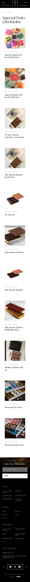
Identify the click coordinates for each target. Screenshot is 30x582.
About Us (17, 511)
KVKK (4, 533)
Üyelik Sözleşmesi (20, 529)
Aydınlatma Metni (7, 538)
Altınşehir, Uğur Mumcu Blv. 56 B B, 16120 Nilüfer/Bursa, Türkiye (14, 556)
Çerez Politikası (19, 538)
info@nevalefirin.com (8, 552)
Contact (4, 518)
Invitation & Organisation (18, 499)
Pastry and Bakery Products (7, 491)
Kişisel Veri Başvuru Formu (20, 534)
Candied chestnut (7, 495)
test (3, 541)
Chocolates (18, 491)
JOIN (6, 476)
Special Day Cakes (20, 495)
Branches (4, 514)
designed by (12, 576)
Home (4, 511)
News (16, 514)
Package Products (7, 499)
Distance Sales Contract (6, 529)
